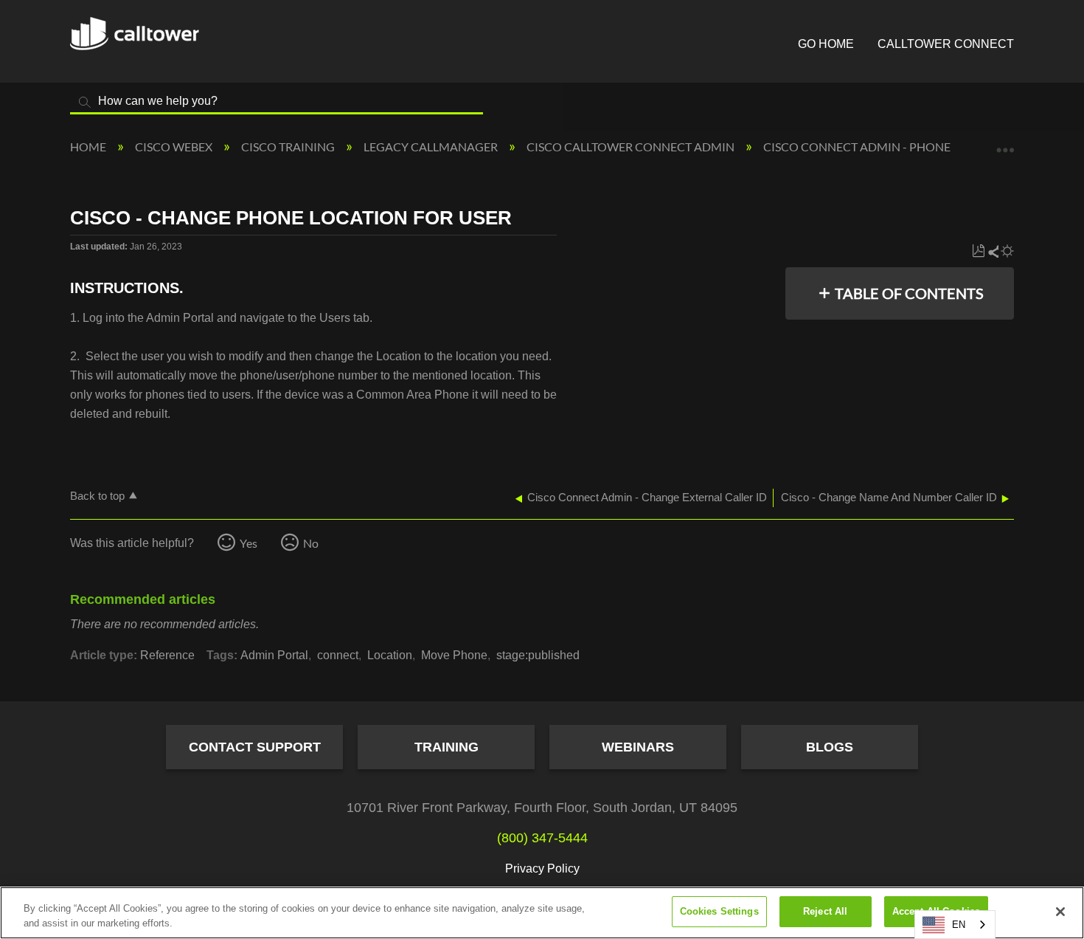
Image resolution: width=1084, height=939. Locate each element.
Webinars (638, 747)
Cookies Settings (719, 911)
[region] (542, 913)
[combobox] (955, 924)
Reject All (825, 911)
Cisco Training (289, 147)
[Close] (1060, 911)
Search (85, 102)
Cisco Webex (175, 147)
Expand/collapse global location (1005, 142)
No (311, 543)
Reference (167, 655)
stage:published (538, 655)
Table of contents (909, 293)
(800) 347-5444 (542, 837)
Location (389, 655)
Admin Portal (274, 655)
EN (958, 924)
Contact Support (255, 747)
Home (89, 147)
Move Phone (454, 655)
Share (992, 251)
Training (446, 747)
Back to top (97, 495)
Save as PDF (978, 251)
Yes (248, 543)
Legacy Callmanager (432, 147)
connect (337, 655)
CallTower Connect (946, 44)
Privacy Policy (542, 868)
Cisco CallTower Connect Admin (632, 147)
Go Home (826, 44)
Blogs (829, 747)
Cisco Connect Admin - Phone (858, 147)
